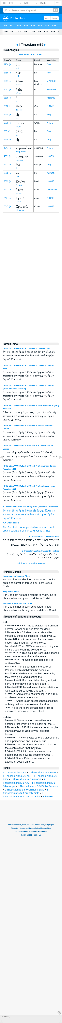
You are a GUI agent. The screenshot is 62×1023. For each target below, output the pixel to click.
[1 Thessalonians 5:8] (3, 463)
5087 (6, 81)
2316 (6, 106)
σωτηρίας (23, 514)
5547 (6, 206)
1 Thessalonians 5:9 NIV (42, 772)
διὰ (32, 514)
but (50, 527)
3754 (6, 64)
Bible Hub (48, 796)
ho (17, 101)
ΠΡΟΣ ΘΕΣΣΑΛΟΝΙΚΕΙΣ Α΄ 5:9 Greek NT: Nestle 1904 (26, 348)
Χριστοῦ (16, 518)
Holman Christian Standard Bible (17, 603)
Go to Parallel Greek (31, 54)
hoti (17, 68)
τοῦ (37, 514)
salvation (16, 530)
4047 (6, 148)
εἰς (34, 511)
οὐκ (9, 511)
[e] (10, 64)
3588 (6, 98)
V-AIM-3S (51, 81)
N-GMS (50, 181)
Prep (49, 114)
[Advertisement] (31, 278)
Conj (49, 64)
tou (17, 176)
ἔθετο (15, 511)
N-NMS (50, 106)
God (9, 527)
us (36, 527)
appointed (29, 527)
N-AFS (50, 123)
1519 (6, 114)
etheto (19, 84)
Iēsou (18, 201)
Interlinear (53, 507)
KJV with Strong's (11, 523)
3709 (6, 123)
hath (15, 527)
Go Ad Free (5, 1017)
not (20, 527)
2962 (6, 181)
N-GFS (50, 156)
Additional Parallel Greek (31, 563)
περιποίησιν (10, 514)
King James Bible (11, 592)
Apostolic (42, 507)
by (23, 530)
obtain (6, 530)
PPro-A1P (51, 89)
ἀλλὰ (48, 511)
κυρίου (43, 514)
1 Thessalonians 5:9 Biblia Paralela (37, 786)
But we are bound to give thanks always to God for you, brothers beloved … (31, 731)
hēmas (18, 93)
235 (5, 131)
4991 (6, 156)
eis (17, 118)
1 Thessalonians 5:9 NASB (25, 779)
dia (17, 168)
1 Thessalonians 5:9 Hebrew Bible (44, 536)
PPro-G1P (52, 189)
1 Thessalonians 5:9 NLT (17, 776)
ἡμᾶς (21, 511)
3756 (6, 72)
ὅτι (4, 511)
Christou (20, 210)
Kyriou (19, 185)
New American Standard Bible (16, 576)
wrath (45, 527)
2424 (6, 198)
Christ (46, 530)
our (27, 530)
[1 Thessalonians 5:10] (58, 463)
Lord (32, 530)
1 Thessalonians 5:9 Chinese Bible (24, 789)
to (40, 527)
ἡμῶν (51, 514)
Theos (19, 109)
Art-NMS (51, 98)
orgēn (19, 126)
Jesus (38, 530)
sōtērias (19, 159)
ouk (17, 76)
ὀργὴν (40, 511)
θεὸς (29, 511)
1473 (6, 89)
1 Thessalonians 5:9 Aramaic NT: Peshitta (40, 551)
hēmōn (19, 193)
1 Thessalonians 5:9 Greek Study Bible (20, 507)
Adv (49, 72)
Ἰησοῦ (6, 518)
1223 (6, 164)
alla (17, 134)
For (5, 527)
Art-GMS (51, 173)
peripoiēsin (21, 151)
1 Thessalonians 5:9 (14, 772)
